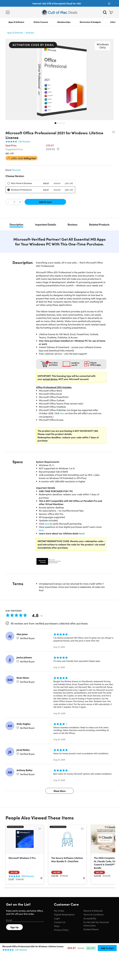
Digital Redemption (64, 914)
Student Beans (91, 929)
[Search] (105, 12)
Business (30, 32)
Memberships (64, 21)
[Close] (109, 4)
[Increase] (20, 202)
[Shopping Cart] (111, 12)
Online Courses (41, 21)
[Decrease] (8, 202)
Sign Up (14, 927)
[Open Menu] (8, 12)
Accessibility (89, 918)
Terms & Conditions (93, 914)
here (62, 413)
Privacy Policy (61, 929)
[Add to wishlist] (113, 132)
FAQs (56, 926)
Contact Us (59, 922)
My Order (59, 910)
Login (57, 918)
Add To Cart (45, 201)
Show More (60, 790)
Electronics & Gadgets (90, 21)
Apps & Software (16, 21)
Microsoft (16, 169)
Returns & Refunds (93, 910)
